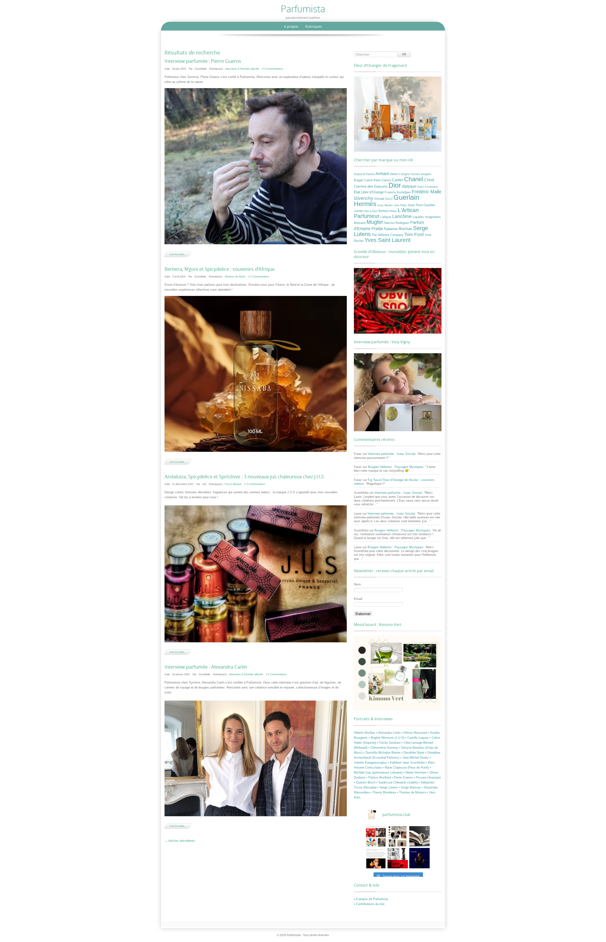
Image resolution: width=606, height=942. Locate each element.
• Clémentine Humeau (383, 747)
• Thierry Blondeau (383, 792)
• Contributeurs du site (369, 904)
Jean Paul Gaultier (421, 205)
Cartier (397, 180)
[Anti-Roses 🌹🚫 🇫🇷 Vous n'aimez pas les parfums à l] (398, 858)
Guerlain (406, 197)
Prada (377, 228)
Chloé (429, 180)
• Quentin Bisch (365, 782)
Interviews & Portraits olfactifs (242, 68)
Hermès (365, 204)
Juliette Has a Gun (366, 211)
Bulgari (358, 180)
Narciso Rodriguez (396, 223)
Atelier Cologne (400, 174)
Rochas (405, 228)
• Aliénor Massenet (414, 732)
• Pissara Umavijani (427, 777)
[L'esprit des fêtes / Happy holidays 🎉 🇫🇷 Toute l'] (376, 836)
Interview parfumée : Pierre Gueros (203, 61)
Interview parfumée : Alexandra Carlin (206, 667)
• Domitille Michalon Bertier (382, 752)
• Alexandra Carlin (388, 732)
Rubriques (313, 26)
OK (404, 54)
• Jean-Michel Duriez (415, 757)
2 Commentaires (277, 674)
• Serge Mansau (410, 787)
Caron (386, 180)
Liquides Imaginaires (427, 217)
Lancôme (402, 216)
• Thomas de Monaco (412, 792)
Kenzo (383, 211)
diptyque (409, 186)
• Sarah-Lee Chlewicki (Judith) (397, 782)
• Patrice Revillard (379, 777)
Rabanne (391, 229)
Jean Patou (400, 205)
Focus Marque (233, 484)
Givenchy (363, 198)
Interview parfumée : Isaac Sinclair (391, 454)
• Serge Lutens (388, 787)
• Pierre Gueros (403, 777)
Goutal (379, 198)
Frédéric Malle (426, 191)
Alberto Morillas (365, 732)
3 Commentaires (259, 276)
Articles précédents (180, 840)
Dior (394, 185)
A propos (291, 26)
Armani (382, 173)
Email (358, 599)
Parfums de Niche (235, 276)
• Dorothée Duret (413, 752)
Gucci (388, 198)
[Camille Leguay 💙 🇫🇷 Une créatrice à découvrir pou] (419, 858)
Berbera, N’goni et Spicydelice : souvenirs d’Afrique (220, 269)
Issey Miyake (385, 205)
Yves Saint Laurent (387, 240)
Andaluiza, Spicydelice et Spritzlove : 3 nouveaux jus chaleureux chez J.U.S (244, 476)
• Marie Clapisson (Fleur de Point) (406, 767)
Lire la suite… (177, 254)
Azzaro (415, 174)
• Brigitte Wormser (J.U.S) (387, 737)
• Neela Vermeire (415, 772)
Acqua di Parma (364, 174)
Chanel (413, 179)
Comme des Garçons (371, 186)
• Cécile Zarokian (389, 742)
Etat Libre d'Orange (369, 192)
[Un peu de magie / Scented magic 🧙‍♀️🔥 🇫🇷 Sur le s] (376, 858)
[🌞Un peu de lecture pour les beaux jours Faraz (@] (419, 836)
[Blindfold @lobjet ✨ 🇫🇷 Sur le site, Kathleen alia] (398, 836)
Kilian (393, 211)
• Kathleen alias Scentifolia (407, 762)
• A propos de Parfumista (371, 899)
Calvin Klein (372, 180)
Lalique (385, 217)
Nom (357, 584)
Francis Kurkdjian (398, 192)
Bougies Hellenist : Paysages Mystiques (395, 467)
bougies (426, 174)
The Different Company (387, 235)
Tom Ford (414, 234)
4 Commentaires (273, 68)
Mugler (374, 222)
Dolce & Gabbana (427, 186)
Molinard (359, 223)
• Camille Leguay (417, 737)
